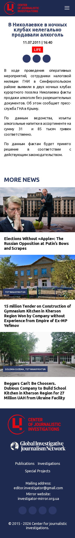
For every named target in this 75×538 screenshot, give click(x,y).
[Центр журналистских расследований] (23, 8)
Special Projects (37, 471)
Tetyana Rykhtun (15, 292)
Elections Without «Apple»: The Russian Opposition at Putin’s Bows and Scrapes (36, 243)
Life (37, 50)
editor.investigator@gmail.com (38, 488)
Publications (24, 463)
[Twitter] (37, 59)
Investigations (49, 463)
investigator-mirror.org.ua (38, 498)
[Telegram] (47, 59)
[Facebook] (27, 59)
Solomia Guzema (14, 369)
